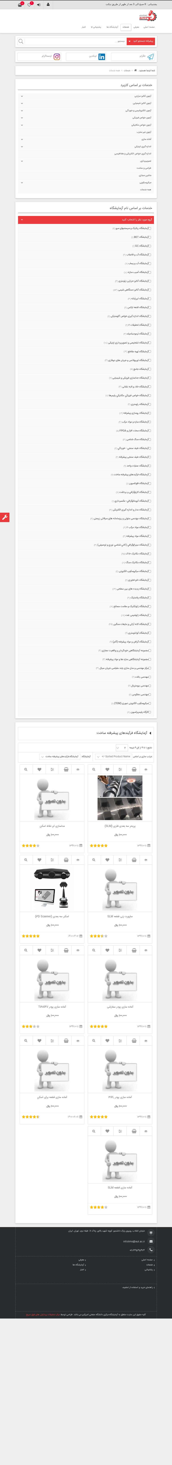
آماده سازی (146, 139)
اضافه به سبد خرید (133, 769)
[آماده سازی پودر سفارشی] (145, 950)
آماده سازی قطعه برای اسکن (52, 1098)
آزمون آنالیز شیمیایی (142, 103)
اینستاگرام (47, 56)
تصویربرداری (145, 161)
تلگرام (142, 56)
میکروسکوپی (145, 183)
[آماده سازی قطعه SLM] (145, 1131)
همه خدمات (145, 190)
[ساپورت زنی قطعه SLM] (145, 860)
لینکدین (92, 56)
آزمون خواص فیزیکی (142, 118)
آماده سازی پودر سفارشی (120, 1007)
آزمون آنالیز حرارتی (143, 96)
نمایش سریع (94, 769)
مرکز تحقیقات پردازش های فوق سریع (43, 1315)
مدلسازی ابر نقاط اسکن (52, 826)
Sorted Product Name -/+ (116, 757)
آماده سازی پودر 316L (120, 1098)
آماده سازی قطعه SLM (120, 1188)
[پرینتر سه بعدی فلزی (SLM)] (145, 769)
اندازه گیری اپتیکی (143, 147)
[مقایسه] (120, 769)
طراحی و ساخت (144, 168)
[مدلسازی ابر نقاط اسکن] (78, 769)
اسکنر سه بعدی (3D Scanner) (52, 917)
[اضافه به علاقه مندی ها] (107, 769)
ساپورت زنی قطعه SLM (120, 917)
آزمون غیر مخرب (144, 132)
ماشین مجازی (145, 175)
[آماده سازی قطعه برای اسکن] (78, 1040)
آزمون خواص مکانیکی (141, 125)
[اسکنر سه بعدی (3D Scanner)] (78, 860)
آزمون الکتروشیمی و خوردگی (138, 111)
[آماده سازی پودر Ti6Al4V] (78, 950)
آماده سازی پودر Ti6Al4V (52, 1007)
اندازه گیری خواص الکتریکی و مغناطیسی (133, 154)
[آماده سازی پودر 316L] (145, 1040)
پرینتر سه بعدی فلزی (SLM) (120, 826)
